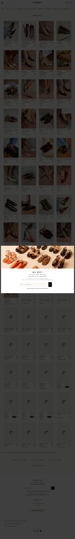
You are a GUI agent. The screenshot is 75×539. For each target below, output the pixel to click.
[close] (71, 248)
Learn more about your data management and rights (37, 288)
